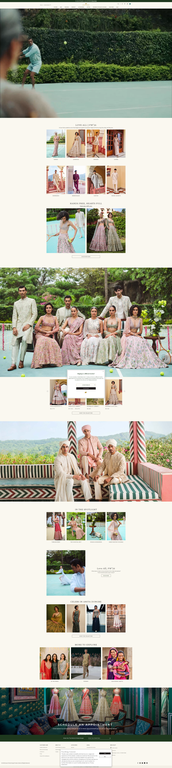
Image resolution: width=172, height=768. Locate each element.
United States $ (86, 385)
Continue (86, 388)
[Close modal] (103, 371)
